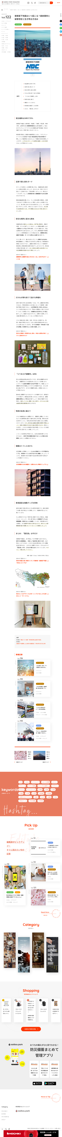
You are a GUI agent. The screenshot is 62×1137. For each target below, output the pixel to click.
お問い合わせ (57, 1128)
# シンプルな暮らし (6, 29)
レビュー (17, 892)
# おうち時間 (4, 23)
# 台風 (3, 37)
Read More (45, 913)
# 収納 (6, 35)
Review (2, 875)
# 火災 (6, 45)
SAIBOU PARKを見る (30, 1029)
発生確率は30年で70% (29, 83)
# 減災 (3, 45)
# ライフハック (5, 33)
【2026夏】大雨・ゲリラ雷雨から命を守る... (41, 666)
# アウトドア (8, 21)
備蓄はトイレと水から (29, 102)
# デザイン (55, 786)
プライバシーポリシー (49, 1128)
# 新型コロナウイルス (6, 43)
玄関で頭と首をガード (29, 87)
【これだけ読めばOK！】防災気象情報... (41, 708)
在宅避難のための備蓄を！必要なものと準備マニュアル (31, 464)
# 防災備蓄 (4, 52)
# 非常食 (9, 52)
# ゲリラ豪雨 (4, 27)
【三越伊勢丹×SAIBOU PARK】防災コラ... (53, 846)
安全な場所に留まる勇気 (30, 90)
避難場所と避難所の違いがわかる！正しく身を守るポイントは (31, 258)
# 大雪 (6, 39)
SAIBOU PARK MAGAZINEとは (33, 1128)
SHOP (58, 2)
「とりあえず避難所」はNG (31, 96)
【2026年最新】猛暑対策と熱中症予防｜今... (41, 687)
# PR (20, 782)
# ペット (3, 31)
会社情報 (42, 1128)
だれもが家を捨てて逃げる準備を (32, 93)
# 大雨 (3, 39)
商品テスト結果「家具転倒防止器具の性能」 (31, 640)
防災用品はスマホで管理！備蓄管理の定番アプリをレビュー (14, 896)
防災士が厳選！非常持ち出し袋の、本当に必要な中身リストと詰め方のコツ (31, 334)
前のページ (19, 762)
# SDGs (3, 21)
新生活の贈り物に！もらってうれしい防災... (53, 895)
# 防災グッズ (4, 49)
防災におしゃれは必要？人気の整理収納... (53, 873)
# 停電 (3, 35)
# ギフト (54, 782)
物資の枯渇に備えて (29, 99)
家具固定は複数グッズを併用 (31, 105)
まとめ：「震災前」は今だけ (31, 108)
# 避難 (3, 47)
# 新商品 (48, 793)
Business (15, 725)
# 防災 (6, 47)
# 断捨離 (3, 41)
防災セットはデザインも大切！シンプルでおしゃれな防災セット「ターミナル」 (31, 595)
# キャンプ (4, 25)
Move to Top (45, 1097)
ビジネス (38, 725)
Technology (2, 869)
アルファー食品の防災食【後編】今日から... (41, 732)
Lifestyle (15, 662)
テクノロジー (6, 9)
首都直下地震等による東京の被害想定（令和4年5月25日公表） (31, 643)
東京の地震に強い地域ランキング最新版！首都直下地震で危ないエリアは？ (31, 562)
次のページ (46, 762)
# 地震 (6, 37)
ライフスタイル (27, 24)
